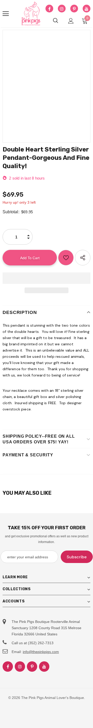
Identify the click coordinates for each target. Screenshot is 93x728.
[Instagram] (62, 9)
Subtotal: (11, 212)
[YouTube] (86, 9)
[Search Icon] (55, 20)
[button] (46, 278)
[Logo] (31, 14)
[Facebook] (49, 9)
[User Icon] (71, 21)
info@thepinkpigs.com (41, 652)
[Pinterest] (74, 9)
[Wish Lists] (66, 257)
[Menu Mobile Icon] (6, 14)
